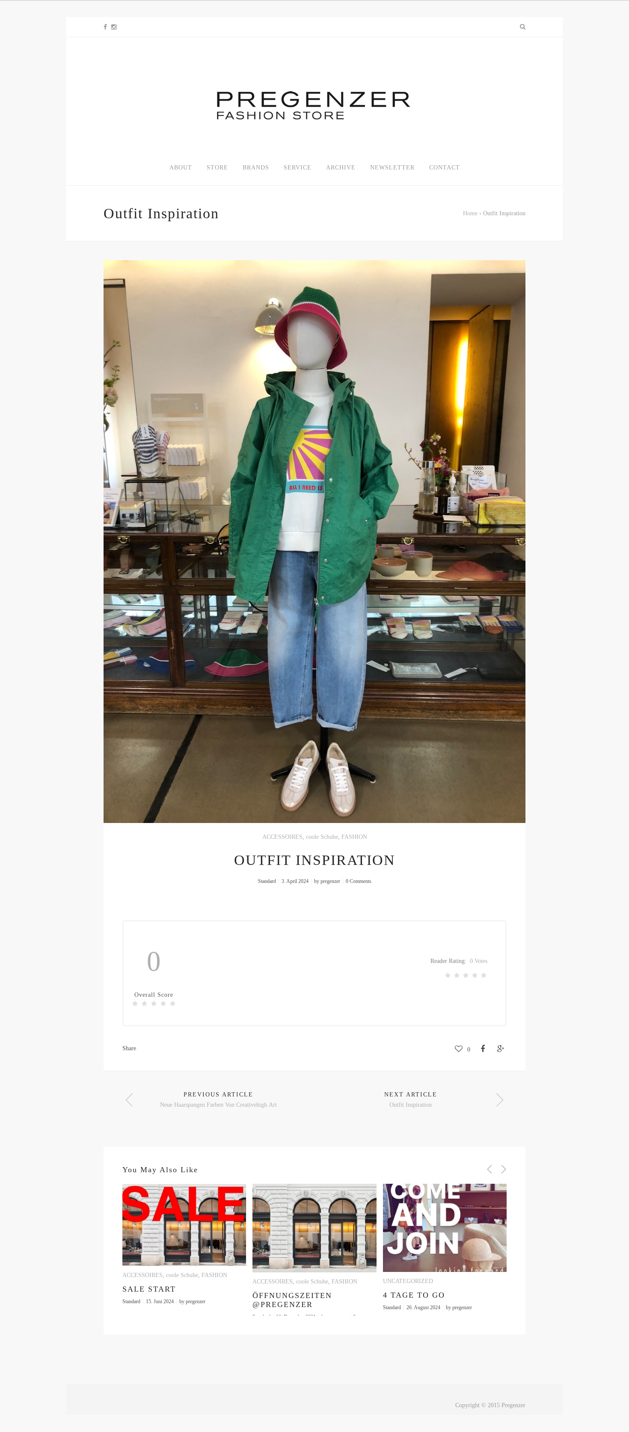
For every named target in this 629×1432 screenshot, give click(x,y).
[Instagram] (113, 27)
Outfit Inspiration (410, 1105)
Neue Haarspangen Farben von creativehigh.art (218, 1105)
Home (470, 213)
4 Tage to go (414, 1295)
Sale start (149, 1289)
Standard (267, 881)
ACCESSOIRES (282, 837)
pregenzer (330, 881)
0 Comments (358, 881)
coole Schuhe (322, 837)
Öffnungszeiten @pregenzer (292, 1300)
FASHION (354, 837)
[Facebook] (105, 27)
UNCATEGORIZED (408, 1281)
